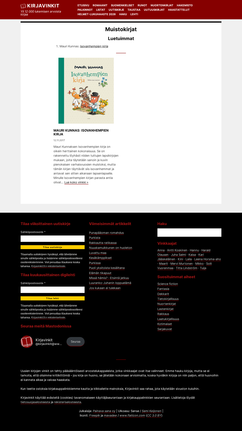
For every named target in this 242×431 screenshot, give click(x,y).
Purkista (94, 237)
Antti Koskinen (177, 250)
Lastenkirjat (165, 309)
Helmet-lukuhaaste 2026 (97, 14)
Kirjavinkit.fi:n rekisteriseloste (48, 266)
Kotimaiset (164, 324)
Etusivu (83, 5)
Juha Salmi (178, 254)
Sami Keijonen (151, 411)
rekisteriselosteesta (67, 402)
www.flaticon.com (132, 415)
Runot (142, 5)
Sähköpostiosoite (33, 232)
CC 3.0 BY (154, 415)
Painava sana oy (104, 411)
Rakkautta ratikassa (103, 243)
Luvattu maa (97, 253)
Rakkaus (163, 314)
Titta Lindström (186, 268)
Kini (180, 259)
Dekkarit (163, 294)
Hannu (194, 250)
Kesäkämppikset (100, 258)
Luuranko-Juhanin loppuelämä (110, 283)
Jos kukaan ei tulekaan (105, 288)
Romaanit (100, 5)
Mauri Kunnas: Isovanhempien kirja (81, 132)
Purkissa (95, 263)
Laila (189, 259)
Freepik (94, 415)
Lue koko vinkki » (76, 182)
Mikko (199, 263)
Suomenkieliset (122, 5)
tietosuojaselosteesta (35, 402)
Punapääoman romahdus (106, 232)
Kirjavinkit (43, 6)
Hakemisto (185, 5)
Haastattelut (179, 9)
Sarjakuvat (164, 329)
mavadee (110, 415)
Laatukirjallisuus (168, 319)
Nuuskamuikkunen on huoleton (110, 247)
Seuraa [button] (75, 341)
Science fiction (167, 284)
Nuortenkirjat (162, 5)
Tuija (203, 268)
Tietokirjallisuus (168, 299)
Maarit (163, 263)
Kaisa (192, 254)
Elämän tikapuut (100, 273)
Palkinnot (85, 9)
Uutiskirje (116, 9)
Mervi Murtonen (181, 263)
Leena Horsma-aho (207, 259)
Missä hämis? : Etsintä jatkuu (109, 278)
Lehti (134, 14)
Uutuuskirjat (154, 9)
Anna (161, 250)
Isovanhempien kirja (94, 46)
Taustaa (134, 9)
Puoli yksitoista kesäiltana (107, 268)
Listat (100, 9)
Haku (123, 14)
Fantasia (163, 289)
